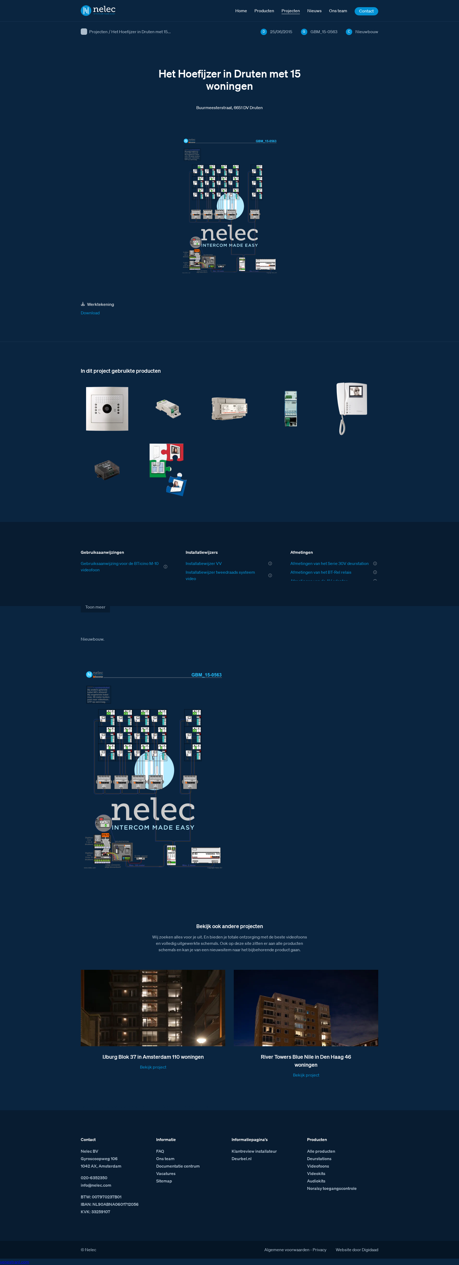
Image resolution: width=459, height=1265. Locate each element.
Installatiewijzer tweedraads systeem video (220, 575)
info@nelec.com (96, 1185)
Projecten (98, 31)
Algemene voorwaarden (286, 1249)
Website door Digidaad (357, 1249)
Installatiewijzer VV (204, 563)
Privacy (319, 1249)
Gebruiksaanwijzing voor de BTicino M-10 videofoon (120, 566)
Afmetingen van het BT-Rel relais (320, 572)
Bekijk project (153, 1067)
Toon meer (95, 607)
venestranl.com (14, 1261)
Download (90, 312)
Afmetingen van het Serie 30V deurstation (329, 563)
